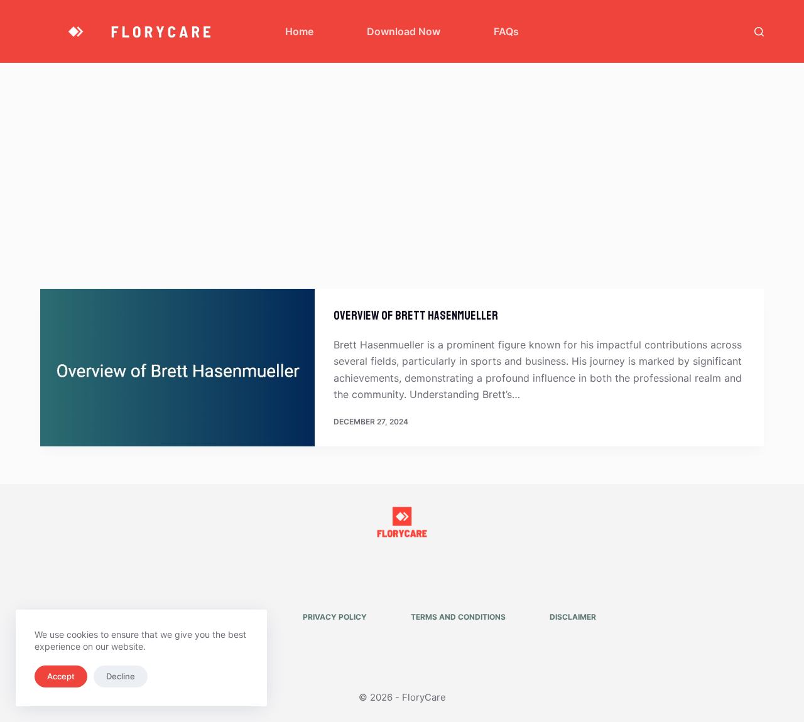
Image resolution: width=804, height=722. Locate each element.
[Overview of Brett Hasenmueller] (177, 367)
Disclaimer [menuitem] (573, 617)
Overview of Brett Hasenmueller (416, 315)
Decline (120, 676)
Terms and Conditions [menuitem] (458, 617)
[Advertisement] (402, 157)
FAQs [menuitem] (506, 31)
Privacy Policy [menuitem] (335, 617)
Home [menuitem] (299, 31)
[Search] (759, 31)
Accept (61, 676)
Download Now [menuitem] (403, 31)
